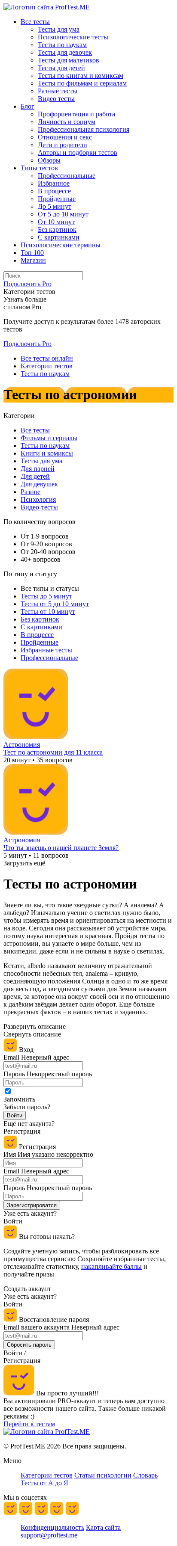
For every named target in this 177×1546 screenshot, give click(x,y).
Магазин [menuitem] (33, 260)
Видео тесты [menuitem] (56, 98)
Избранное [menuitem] (54, 183)
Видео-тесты (39, 507)
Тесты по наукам (45, 445)
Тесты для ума (41, 461)
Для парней (38, 468)
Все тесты (35, 430)
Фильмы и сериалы (49, 437)
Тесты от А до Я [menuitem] (44, 1483)
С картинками (41, 627)
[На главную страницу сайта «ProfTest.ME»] (46, 7)
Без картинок (40, 619)
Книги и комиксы (47, 453)
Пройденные (39, 642)
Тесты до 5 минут (46, 596)
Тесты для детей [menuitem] (61, 67)
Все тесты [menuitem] (35, 21)
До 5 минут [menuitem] (54, 206)
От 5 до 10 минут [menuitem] (63, 214)
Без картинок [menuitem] (57, 229)
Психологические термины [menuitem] (61, 245)
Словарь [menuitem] (145, 1475)
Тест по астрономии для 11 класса (53, 752)
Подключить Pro (27, 343)
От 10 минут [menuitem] (56, 221)
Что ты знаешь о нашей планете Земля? (61, 847)
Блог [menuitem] (27, 106)
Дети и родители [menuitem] (62, 144)
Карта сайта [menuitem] (103, 1527)
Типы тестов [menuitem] (39, 168)
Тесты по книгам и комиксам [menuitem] (80, 75)
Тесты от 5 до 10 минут (55, 603)
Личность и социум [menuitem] (66, 121)
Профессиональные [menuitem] (66, 175)
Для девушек (39, 484)
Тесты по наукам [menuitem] (62, 44)
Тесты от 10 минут (48, 611)
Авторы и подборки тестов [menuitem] (77, 152)
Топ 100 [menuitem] (32, 252)
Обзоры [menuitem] (49, 160)
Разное (30, 491)
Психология (38, 499)
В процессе (37, 634)
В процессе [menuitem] (54, 191)
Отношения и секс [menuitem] (65, 137)
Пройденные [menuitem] (57, 198)
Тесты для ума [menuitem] (58, 29)
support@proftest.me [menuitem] (49, 1535)
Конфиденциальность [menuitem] (52, 1527)
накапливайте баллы (111, 1266)
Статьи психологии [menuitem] (102, 1475)
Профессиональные (49, 657)
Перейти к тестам (29, 1424)
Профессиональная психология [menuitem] (83, 129)
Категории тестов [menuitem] (47, 1475)
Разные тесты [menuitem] (57, 91)
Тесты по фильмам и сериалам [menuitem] (82, 83)
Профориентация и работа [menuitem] (76, 114)
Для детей (35, 476)
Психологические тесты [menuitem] (73, 37)
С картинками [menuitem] (58, 237)
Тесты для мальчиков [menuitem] (68, 60)
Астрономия (21, 744)
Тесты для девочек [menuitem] (65, 52)
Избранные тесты (46, 650)
